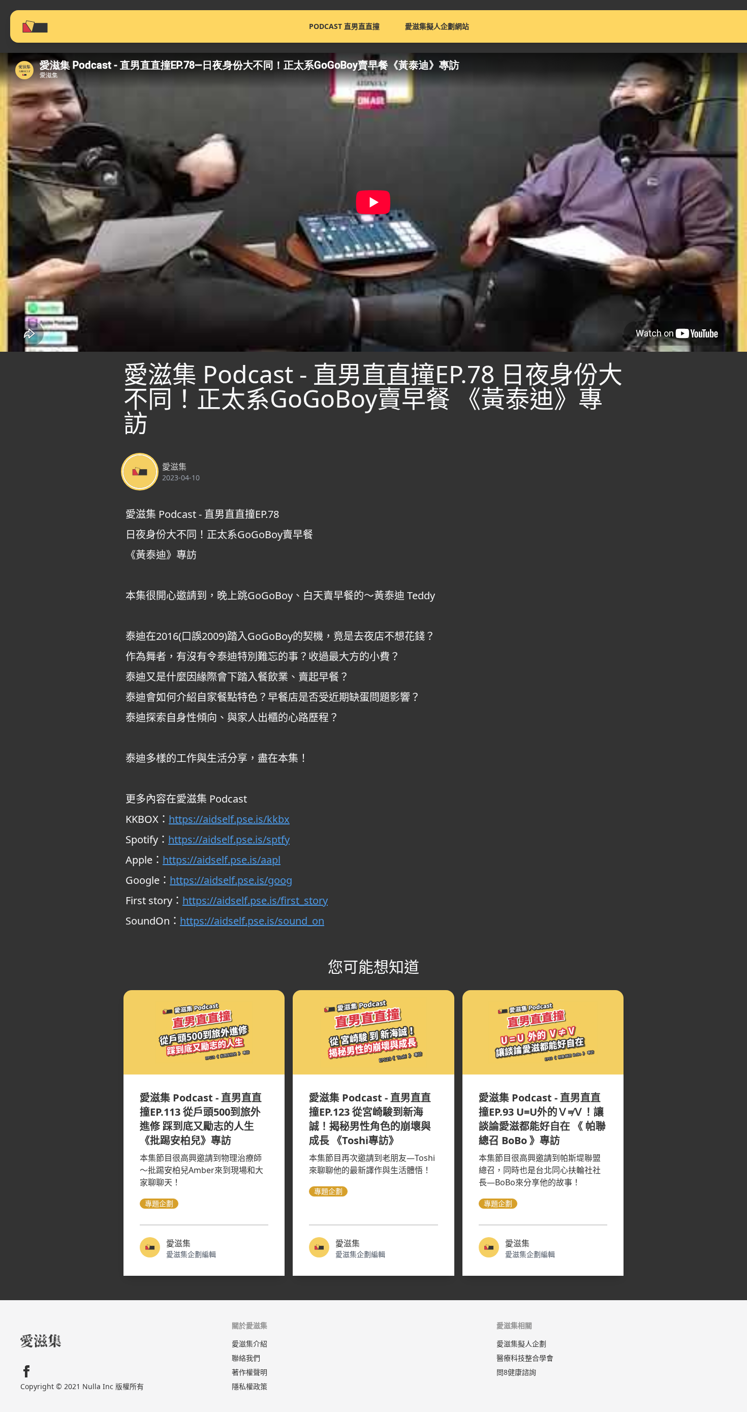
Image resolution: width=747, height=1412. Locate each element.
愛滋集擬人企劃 (521, 1343)
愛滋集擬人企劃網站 (437, 26)
